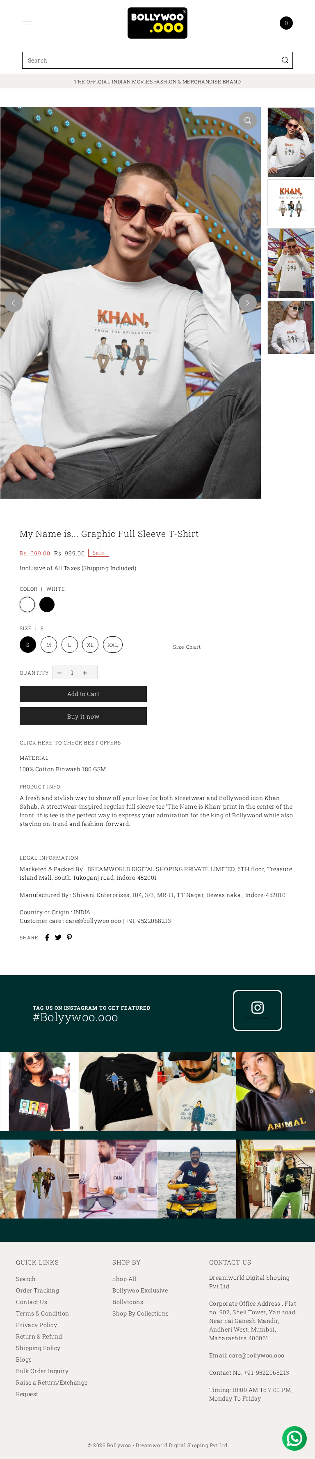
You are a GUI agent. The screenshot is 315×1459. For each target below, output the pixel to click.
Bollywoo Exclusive (140, 1290)
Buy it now (83, 716)
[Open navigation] (27, 23)
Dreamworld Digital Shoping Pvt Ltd (181, 1445)
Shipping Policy (38, 1348)
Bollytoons (127, 1302)
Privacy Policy (36, 1325)
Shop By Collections (140, 1313)
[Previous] (14, 303)
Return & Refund (39, 1336)
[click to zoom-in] (248, 120)
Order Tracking (37, 1290)
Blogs (24, 1359)
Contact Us (31, 1302)
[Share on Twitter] (58, 937)
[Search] (284, 60)
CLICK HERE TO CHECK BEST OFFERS (70, 742)
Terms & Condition (42, 1313)
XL (90, 644)
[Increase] (85, 672)
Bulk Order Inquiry (42, 1371)
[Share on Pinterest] (69, 937)
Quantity (34, 672)
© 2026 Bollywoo (109, 1445)
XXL (113, 644)
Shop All (124, 1279)
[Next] (248, 303)
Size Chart (187, 646)
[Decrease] (59, 672)
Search (26, 1279)
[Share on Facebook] (47, 937)
